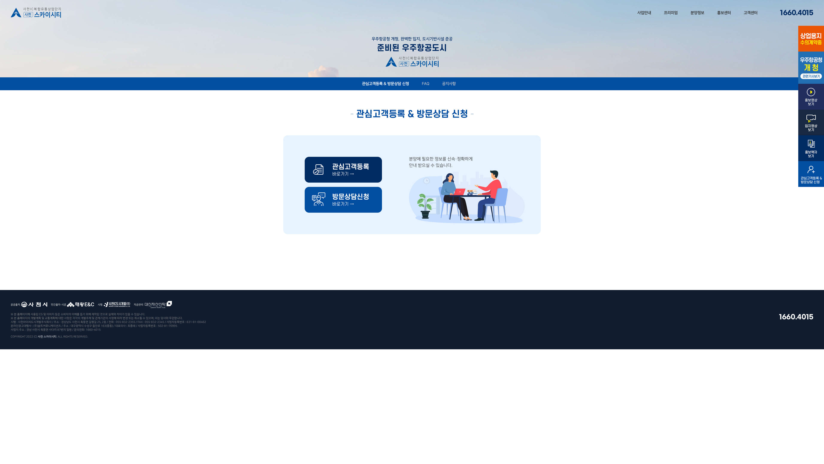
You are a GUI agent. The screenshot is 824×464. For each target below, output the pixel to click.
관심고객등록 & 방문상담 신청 (385, 84)
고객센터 (750, 13)
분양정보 (697, 13)
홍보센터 (724, 13)
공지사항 (449, 84)
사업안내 (644, 13)
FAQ (425, 84)
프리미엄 (671, 13)
